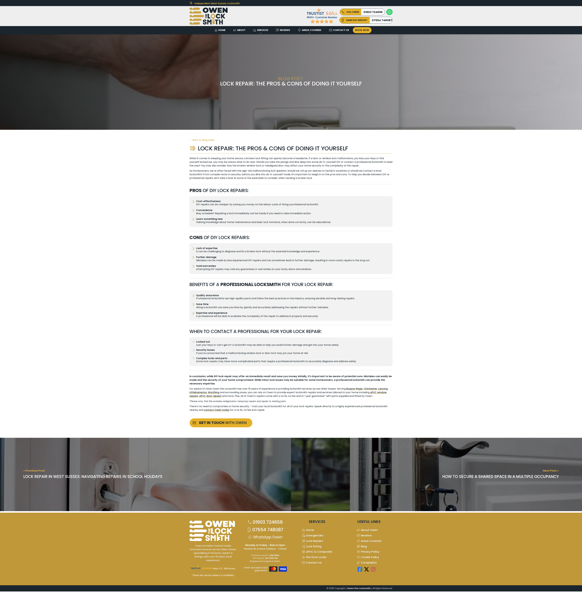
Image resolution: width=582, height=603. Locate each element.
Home (219, 30)
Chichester (370, 388)
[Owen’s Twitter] (366, 569)
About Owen (367, 530)
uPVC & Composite (317, 552)
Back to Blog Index (201, 140)
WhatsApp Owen (268, 537)
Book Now (362, 30)
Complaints (367, 562)
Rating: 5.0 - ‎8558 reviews (223, 568)
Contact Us (339, 30)
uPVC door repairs (210, 396)
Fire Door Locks (314, 557)
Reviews (283, 30)
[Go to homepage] (213, 532)
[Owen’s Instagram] (373, 569)
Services (260, 30)
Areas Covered (309, 30)
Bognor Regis (354, 388)
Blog (362, 546)
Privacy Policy (368, 552)
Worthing (213, 392)
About (239, 30)
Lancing (383, 388)
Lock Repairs (312, 541)
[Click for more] (208, 16)
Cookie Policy (368, 557)
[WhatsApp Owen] (389, 12)
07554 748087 (265, 530)
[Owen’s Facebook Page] (360, 569)
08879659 (274, 555)
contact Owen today (216, 410)
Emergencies (312, 535)
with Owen (223, 422)
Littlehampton (198, 392)
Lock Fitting (311, 546)
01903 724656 (265, 522)
